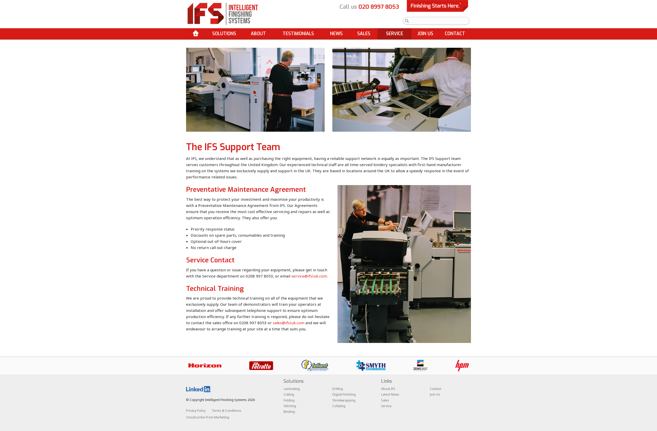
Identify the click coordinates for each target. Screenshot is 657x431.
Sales (363, 34)
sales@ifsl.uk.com (288, 322)
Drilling (337, 389)
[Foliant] (314, 365)
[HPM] (462, 365)
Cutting (289, 394)
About (258, 34)
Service (394, 34)
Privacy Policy (196, 410)
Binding (289, 411)
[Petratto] (261, 366)
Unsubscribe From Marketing (207, 417)
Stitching (290, 406)
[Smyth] (370, 365)
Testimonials (298, 34)
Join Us (425, 34)
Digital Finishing (344, 394)
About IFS (388, 389)
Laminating (292, 389)
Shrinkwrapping (343, 400)
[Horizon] (204, 365)
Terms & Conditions (226, 410)
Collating (338, 406)
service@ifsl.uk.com (309, 276)
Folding (289, 400)
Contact (455, 34)
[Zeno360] (420, 365)
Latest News (390, 394)
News (336, 34)
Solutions (224, 34)
